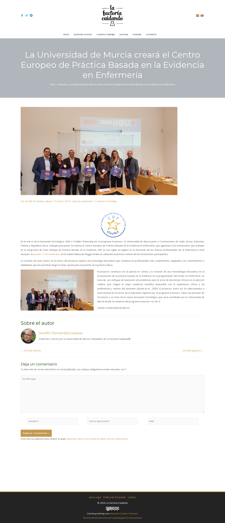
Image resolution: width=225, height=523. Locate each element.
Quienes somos (83, 34)
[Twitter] (26, 15)
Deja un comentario (82, 201)
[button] (163, 34)
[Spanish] (198, 15)
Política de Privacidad (114, 497)
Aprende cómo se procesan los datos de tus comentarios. (97, 438)
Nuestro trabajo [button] (106, 34)
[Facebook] (22, 15)
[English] (202, 15)
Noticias (137, 34)
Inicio (66, 34)
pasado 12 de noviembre (46, 254)
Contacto (151, 34)
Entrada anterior (31, 350)
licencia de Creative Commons (124, 513)
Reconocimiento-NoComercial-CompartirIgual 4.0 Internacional (112, 517)
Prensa (124, 34)
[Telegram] (31, 15)
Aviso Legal (95, 497)
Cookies (132, 497)
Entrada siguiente (193, 350)
